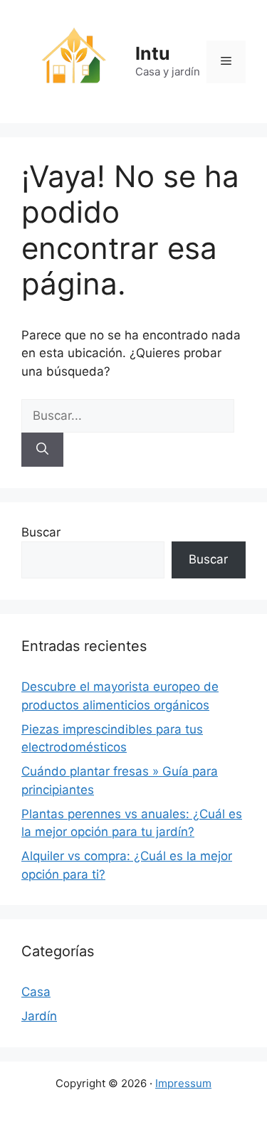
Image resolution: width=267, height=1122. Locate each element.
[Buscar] (42, 450)
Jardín (39, 1016)
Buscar (41, 532)
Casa (36, 992)
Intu (152, 53)
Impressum (183, 1083)
